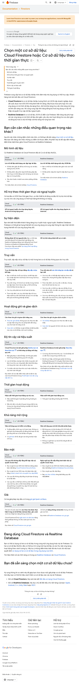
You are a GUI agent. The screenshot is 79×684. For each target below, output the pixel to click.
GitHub (4, 637)
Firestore (25, 9)
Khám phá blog (33, 623)
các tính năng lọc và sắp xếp (62, 270)
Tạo (34, 45)
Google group (58, 630)
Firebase (6, 45)
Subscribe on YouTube (35, 633)
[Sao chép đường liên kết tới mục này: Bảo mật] (16, 450)
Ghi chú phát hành (59, 633)
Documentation (10, 9)
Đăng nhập (73, 2)
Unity (21, 585)
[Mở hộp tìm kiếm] (46, 2)
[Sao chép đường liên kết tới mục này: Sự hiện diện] (21, 218)
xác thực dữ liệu (50, 474)
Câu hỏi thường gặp (59, 640)
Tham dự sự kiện (33, 637)
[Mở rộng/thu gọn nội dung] (18, 66)
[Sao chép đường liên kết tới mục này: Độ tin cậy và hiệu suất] (34, 337)
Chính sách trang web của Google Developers (20, 607)
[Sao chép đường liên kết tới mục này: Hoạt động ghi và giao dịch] (39, 306)
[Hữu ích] (70, 45)
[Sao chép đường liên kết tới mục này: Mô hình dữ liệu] (25, 148)
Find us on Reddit (33, 627)
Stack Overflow (58, 627)
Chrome (5, 656)
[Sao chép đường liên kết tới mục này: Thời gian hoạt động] (31, 385)
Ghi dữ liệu (45, 321)
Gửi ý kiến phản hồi (65, 50)
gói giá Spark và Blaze (38, 499)
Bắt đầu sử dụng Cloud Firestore (52, 579)
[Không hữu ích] (73, 45)
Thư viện (5, 633)
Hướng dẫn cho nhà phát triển (12, 623)
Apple (67, 583)
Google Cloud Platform (9, 663)
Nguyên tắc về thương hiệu (62, 637)
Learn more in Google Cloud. (27, 21)
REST (33, 585)
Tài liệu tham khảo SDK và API (11, 627)
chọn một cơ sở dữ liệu (64, 137)
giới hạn (11, 437)
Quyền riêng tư (16, 674)
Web (25, 585)
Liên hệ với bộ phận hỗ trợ (61, 623)
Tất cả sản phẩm (7, 666)
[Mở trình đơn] (3, 2)
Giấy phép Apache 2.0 (44, 605)
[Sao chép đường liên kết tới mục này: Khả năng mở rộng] (29, 415)
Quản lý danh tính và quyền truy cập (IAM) (24, 473)
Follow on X (31, 630)
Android (11, 585)
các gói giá (22, 525)
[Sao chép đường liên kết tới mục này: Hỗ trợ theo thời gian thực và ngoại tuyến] (57, 192)
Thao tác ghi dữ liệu (13, 321)
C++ (16, 585)
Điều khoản (6, 674)
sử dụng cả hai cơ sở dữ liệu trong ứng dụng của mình (32, 551)
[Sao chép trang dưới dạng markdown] (38, 60)
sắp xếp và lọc (32, 270)
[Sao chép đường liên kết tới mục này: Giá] (10, 495)
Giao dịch (10, 328)
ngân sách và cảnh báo (26, 517)
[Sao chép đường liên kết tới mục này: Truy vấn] (17, 255)
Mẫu (3, 630)
